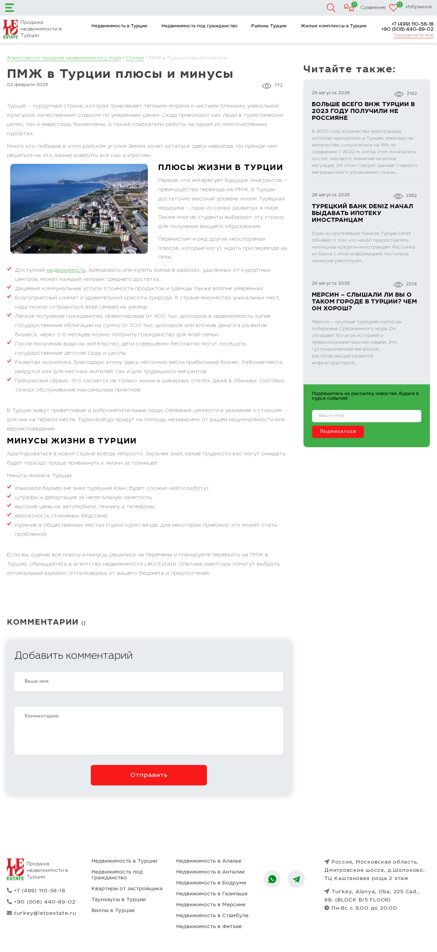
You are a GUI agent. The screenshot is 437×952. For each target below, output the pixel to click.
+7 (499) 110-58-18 (413, 24)
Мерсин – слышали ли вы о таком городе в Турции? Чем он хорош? (364, 302)
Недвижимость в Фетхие (209, 926)
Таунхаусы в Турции (118, 900)
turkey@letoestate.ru (45, 913)
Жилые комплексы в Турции (333, 26)
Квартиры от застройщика (127, 889)
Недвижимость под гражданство (199, 26)
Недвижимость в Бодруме (211, 883)
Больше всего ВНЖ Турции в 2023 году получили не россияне (363, 112)
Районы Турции (268, 26)
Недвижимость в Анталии (210, 872)
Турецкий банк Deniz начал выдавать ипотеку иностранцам (362, 214)
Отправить (149, 775)
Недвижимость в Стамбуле (212, 916)
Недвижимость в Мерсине (210, 905)
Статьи (135, 58)
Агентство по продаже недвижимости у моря (64, 58)
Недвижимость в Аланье (208, 861)
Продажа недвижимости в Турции (41, 29)
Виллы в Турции (113, 910)
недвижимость (66, 270)
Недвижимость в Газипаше (212, 894)
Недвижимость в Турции (119, 26)
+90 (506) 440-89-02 (407, 29)
